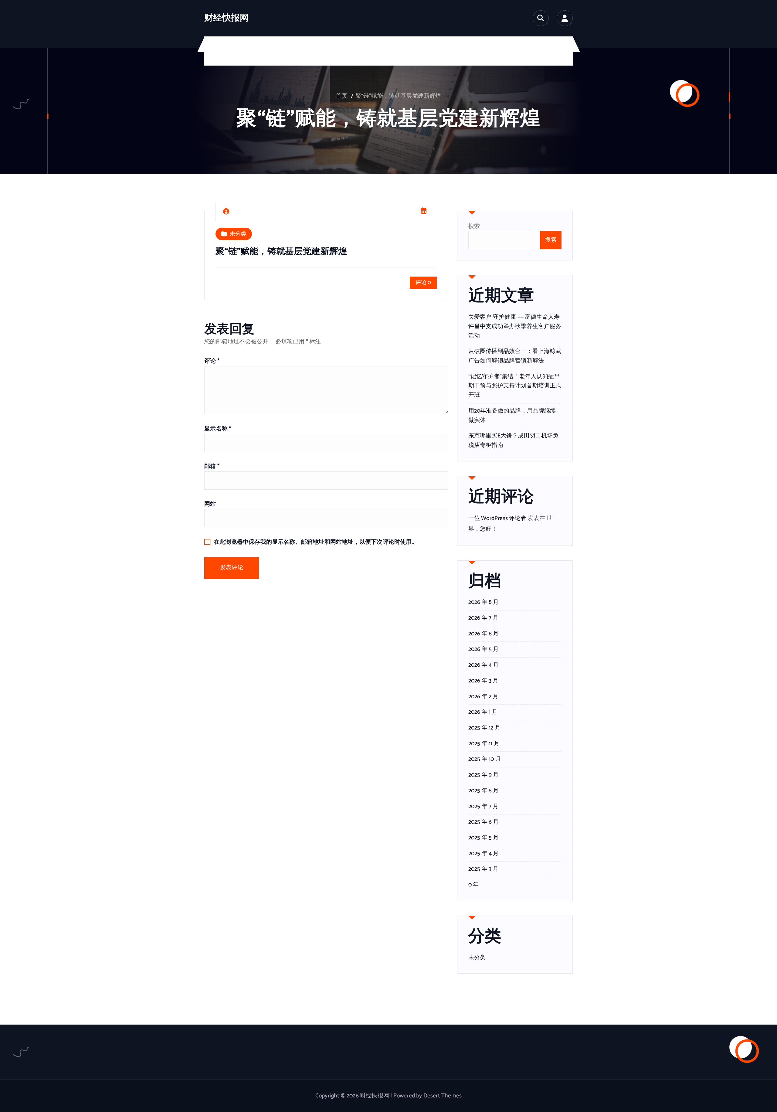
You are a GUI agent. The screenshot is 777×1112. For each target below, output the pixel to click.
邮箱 (211, 466)
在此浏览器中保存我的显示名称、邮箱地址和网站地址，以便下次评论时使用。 (316, 542)
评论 (211, 361)
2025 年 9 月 (483, 775)
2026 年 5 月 (483, 649)
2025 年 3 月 (483, 869)
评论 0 (423, 282)
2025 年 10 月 (484, 759)
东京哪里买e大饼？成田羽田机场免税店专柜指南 (513, 440)
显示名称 (217, 429)
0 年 (473, 884)
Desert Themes (442, 1095)
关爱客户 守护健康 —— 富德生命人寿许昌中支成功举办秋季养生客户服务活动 (515, 326)
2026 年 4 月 (483, 665)
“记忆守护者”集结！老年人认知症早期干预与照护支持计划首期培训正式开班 (515, 386)
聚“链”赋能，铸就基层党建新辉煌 (398, 96)
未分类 (238, 234)
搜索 (474, 226)
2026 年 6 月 (483, 633)
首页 (341, 96)
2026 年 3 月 (483, 680)
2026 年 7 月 (483, 618)
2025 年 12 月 (484, 728)
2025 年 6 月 (483, 822)
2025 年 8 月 (483, 790)
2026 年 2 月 (483, 696)
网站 (210, 504)
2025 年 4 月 (483, 853)
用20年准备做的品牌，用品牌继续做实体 (512, 415)
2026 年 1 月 (483, 712)
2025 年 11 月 (484, 743)
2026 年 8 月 (483, 602)
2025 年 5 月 (483, 837)
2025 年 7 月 (483, 806)
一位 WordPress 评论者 (497, 518)
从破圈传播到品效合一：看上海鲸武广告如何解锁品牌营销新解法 (515, 356)
